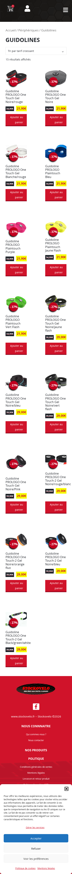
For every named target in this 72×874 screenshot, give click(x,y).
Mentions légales (46, 868)
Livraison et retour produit (36, 778)
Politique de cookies (25, 868)
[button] (66, 789)
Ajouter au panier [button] (16, 119)
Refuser (36, 848)
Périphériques (28, 30)
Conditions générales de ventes (36, 766)
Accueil (11, 30)
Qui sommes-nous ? (36, 734)
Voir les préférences (36, 859)
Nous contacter (36, 740)
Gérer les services (35, 827)
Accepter (36, 838)
